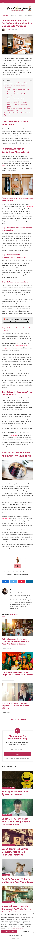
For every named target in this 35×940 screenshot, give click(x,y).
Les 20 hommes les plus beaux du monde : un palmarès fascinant (15, 851)
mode (3, 166)
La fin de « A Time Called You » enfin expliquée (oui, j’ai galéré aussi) (16, 821)
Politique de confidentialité (16, 928)
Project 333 (13, 435)
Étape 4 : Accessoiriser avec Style (17, 102)
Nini (9, 29)
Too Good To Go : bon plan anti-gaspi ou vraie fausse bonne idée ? (16, 909)
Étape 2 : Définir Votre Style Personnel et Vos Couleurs (18, 95)
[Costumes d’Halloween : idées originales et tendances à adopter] (17, 661)
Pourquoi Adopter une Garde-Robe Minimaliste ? (14, 86)
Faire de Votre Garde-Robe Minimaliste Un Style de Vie (17, 114)
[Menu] (3, 1)
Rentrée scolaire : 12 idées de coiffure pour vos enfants (17, 880)
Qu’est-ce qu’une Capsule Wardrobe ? (15, 83)
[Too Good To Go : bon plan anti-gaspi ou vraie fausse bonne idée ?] (17, 894)
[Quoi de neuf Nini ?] (17, 8)
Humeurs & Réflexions (8, 787)
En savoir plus (7, 648)
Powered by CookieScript (17, 938)
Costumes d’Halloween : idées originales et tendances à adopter (17, 673)
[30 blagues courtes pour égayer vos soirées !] (17, 780)
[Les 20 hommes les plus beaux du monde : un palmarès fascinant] (17, 837)
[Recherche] (32, 1)
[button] (17, 936)
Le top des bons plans (8, 902)
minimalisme (6, 518)
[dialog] (17, 926)
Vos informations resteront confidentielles (17, 758)
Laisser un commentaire (17, 720)
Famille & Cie (6, 875)
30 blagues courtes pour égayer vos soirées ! (15, 793)
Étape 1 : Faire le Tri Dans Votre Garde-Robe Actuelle (19, 91)
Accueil (13, 15)
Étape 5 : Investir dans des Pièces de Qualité (18, 105)
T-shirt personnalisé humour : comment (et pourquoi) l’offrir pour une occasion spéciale (15, 641)
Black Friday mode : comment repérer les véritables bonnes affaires (15, 705)
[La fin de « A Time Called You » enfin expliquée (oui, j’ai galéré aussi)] (17, 807)
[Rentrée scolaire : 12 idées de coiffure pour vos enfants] (17, 867)
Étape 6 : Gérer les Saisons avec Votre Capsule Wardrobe (18, 109)
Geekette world (7, 814)
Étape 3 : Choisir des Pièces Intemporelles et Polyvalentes (16, 99)
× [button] (33, 914)
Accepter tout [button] (9, 931)
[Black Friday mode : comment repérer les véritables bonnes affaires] (17, 692)
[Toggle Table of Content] (29, 80)
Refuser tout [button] (26, 931)
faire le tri (30, 206)
